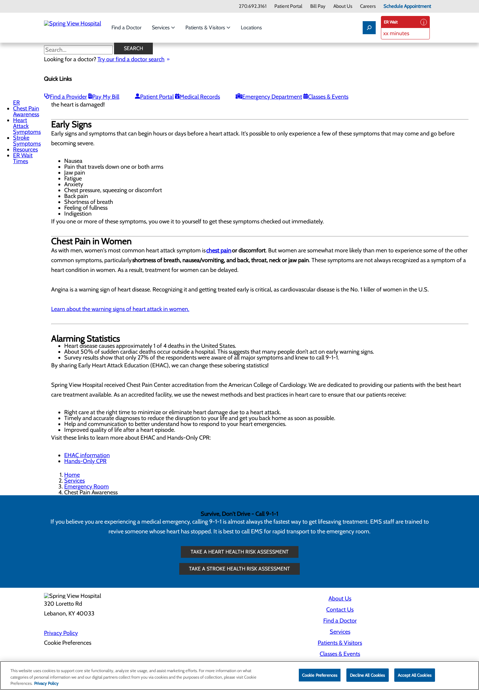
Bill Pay (318, 6)
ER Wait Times (23, 158)
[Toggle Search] (369, 27)
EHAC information (87, 455)
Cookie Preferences (319, 674)
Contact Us (340, 610)
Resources (25, 149)
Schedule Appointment (407, 6)
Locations (251, 27)
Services (161, 27)
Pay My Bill (105, 96)
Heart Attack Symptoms (27, 126)
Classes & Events (328, 96)
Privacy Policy (61, 633)
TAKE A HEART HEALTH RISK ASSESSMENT (240, 552)
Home (72, 474)
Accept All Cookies (414, 674)
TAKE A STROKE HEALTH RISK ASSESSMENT (239, 569)
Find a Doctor (126, 27)
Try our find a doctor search (131, 59)
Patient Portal (288, 6)
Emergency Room (86, 486)
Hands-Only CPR (85, 461)
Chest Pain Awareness (26, 111)
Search (133, 48)
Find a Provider (68, 96)
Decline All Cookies (367, 674)
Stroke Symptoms (27, 140)
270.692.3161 (253, 6)
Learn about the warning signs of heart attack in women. (120, 309)
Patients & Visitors (205, 27)
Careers (368, 6)
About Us (342, 6)
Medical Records (200, 96)
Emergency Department (272, 96)
